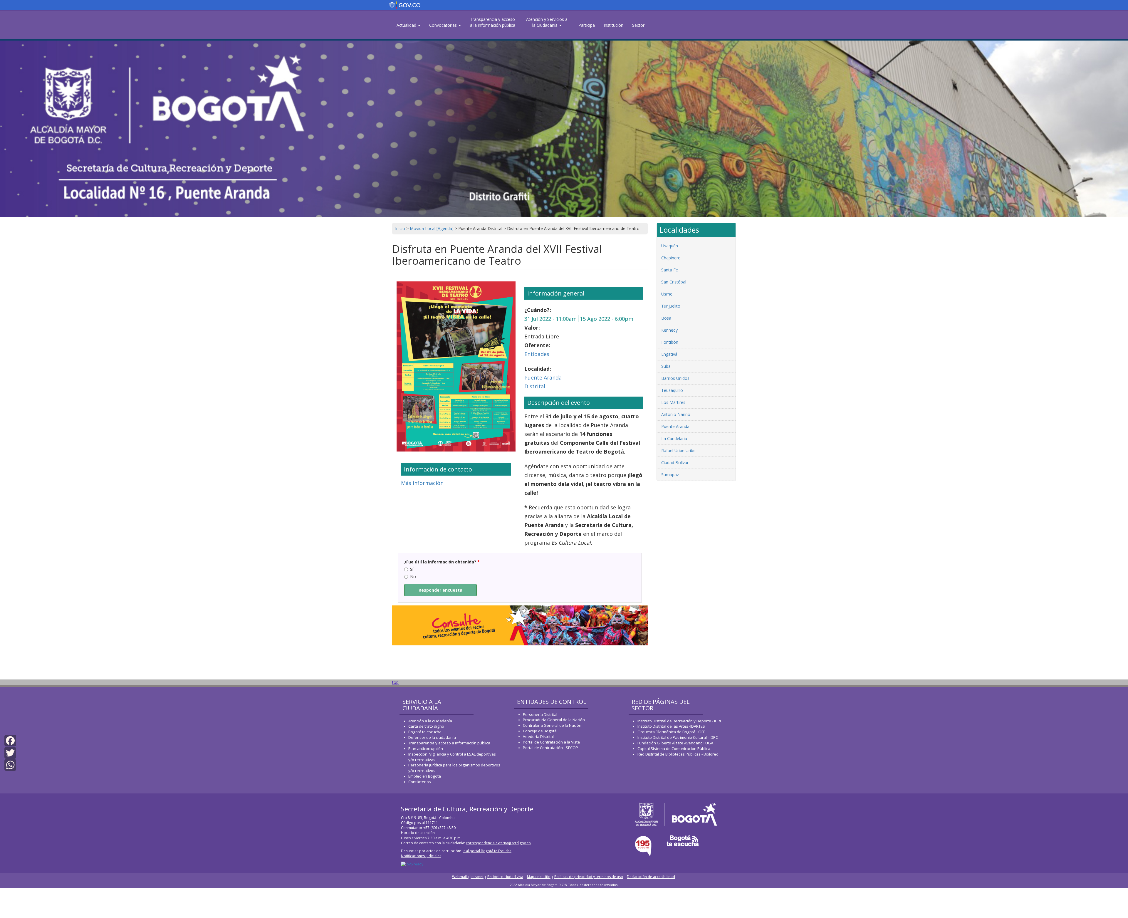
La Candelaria (674, 438)
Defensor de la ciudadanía (432, 737)
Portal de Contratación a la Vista (551, 742)
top (395, 682)
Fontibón (669, 342)
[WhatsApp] (10, 764)
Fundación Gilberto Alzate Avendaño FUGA (675, 743)
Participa (586, 25)
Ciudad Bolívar (675, 462)
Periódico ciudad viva (505, 876)
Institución (613, 25)
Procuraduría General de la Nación (554, 719)
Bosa (666, 318)
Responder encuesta (440, 590)
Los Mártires (673, 402)
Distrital (534, 386)
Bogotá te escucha (425, 731)
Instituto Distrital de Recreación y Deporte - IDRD (680, 721)
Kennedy (669, 330)
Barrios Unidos (675, 378)
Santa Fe (669, 270)
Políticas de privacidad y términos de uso (588, 876)
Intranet (477, 876)
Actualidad (407, 25)
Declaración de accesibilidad (651, 876)
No (413, 576)
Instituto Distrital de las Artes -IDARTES (671, 726)
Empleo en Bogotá (424, 776)
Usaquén (669, 246)
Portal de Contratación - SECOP (550, 747)
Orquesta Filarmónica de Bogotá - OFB (671, 731)
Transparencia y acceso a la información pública (492, 22)
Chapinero (671, 258)
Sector (638, 25)
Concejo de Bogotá (540, 731)
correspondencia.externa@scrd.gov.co (498, 842)
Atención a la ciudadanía (430, 721)
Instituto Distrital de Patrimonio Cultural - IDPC (677, 737)
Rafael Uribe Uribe (678, 450)
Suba (666, 366)
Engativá (669, 354)
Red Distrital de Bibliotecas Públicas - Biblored (678, 754)
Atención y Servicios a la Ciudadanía (547, 22)
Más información (422, 482)
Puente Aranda (543, 377)
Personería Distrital (540, 714)
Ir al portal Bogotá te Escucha (487, 850)
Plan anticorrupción (425, 748)
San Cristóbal (673, 282)
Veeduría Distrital (538, 736)
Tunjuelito (670, 306)
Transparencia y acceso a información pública (449, 743)
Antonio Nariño (675, 414)
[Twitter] (10, 752)
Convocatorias (443, 25)
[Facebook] (10, 740)
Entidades (536, 354)
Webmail (460, 876)
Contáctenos (419, 781)
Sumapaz (670, 474)
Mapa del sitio (538, 876)
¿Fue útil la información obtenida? (442, 562)
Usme (666, 294)
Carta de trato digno (426, 726)
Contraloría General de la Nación (552, 725)
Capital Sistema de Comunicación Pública (673, 748)
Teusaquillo (672, 390)
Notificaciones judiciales (421, 855)
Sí (411, 569)
